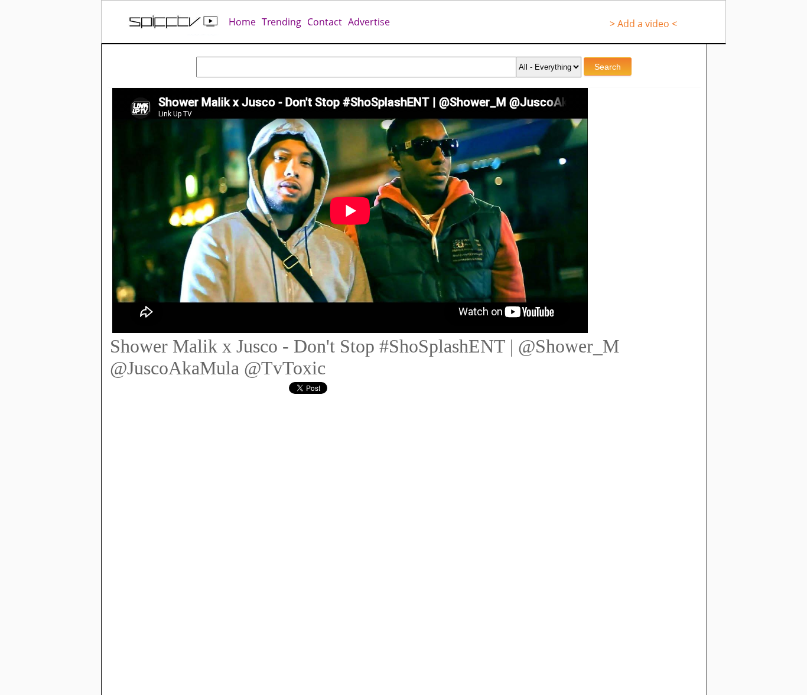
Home (242, 21)
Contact (324, 21)
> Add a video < (643, 23)
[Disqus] (338, 541)
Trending (281, 21)
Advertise (369, 21)
